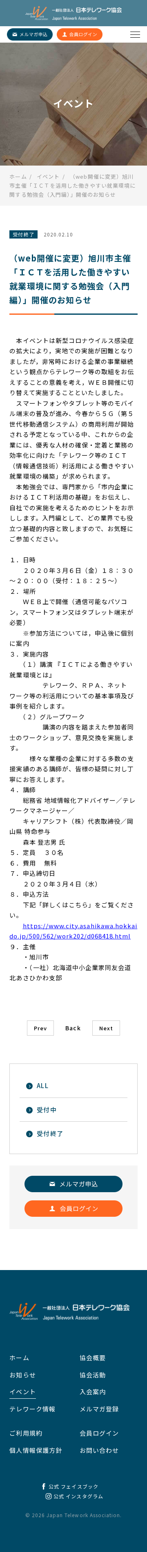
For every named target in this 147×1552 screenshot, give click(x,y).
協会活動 (93, 1374)
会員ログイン (99, 1433)
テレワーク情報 (32, 1408)
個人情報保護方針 (35, 1450)
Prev (40, 1028)
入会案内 (93, 1391)
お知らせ (22, 1374)
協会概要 (93, 1357)
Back (72, 1028)
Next (106, 1028)
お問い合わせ (99, 1450)
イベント (22, 1391)
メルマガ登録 (99, 1408)
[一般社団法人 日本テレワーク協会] (73, 13)
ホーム (19, 1357)
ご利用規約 (25, 1433)
